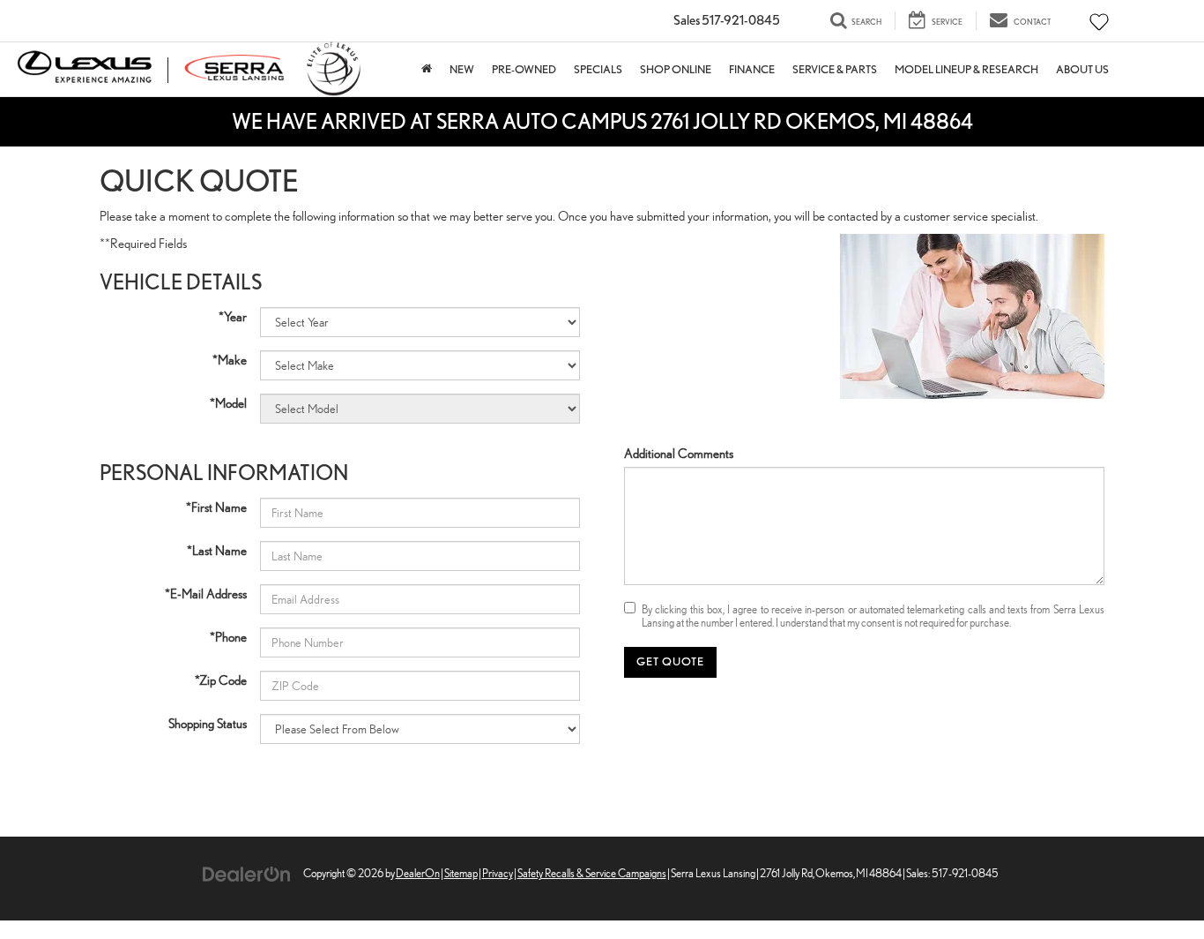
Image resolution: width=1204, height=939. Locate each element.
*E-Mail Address (206, 593)
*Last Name (217, 550)
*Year (233, 316)
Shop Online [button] (675, 69)
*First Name (216, 507)
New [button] (462, 69)
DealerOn (418, 873)
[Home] (426, 69)
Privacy (497, 873)
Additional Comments (678, 453)
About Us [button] (1082, 69)
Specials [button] (598, 69)
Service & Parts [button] (834, 69)
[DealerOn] (247, 872)
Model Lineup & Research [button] (966, 69)
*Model (228, 402)
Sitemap (461, 873)
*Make (229, 359)
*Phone (228, 636)
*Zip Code (221, 679)
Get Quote (670, 661)
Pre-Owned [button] (524, 69)
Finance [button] (752, 69)
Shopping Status (207, 723)
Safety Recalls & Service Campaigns (591, 873)
